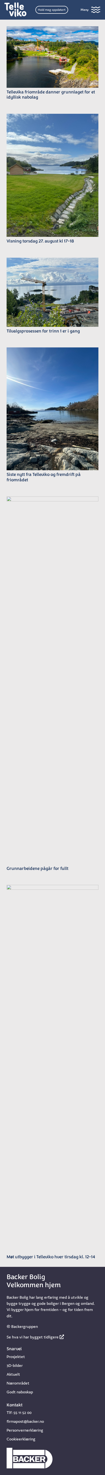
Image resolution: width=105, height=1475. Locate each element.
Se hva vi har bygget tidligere (33, 1337)
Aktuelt (13, 1374)
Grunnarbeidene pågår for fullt (37, 869)
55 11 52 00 (22, 1412)
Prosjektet (16, 1356)
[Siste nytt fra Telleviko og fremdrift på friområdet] (52, 408)
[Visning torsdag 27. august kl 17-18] (52, 175)
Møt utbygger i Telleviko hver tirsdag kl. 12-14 (51, 1257)
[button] (90, 10)
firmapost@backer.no (25, 1421)
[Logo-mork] (15, 9)
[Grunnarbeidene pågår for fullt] (52, 680)
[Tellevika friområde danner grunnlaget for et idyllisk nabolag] (52, 57)
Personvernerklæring (25, 1430)
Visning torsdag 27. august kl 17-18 (40, 241)
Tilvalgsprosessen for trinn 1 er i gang (43, 331)
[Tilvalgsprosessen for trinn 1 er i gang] (52, 292)
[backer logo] (29, 1458)
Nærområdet (18, 1383)
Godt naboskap (20, 1392)
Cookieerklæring (21, 1439)
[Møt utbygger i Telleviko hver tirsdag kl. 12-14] (52, 1069)
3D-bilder (15, 1365)
